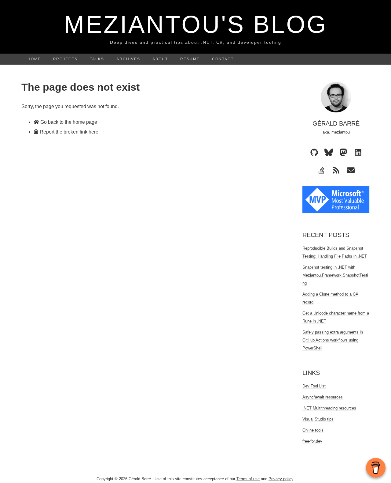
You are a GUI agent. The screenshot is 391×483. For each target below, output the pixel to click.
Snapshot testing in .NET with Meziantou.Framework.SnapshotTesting (335, 275)
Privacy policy (281, 479)
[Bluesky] (328, 152)
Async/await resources (322, 397)
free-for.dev (312, 441)
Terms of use (248, 479)
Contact (223, 59)
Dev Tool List (314, 386)
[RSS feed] (336, 170)
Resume (190, 59)
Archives (128, 59)
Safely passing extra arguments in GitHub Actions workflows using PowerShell (332, 340)
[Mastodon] (343, 152)
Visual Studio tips (318, 419)
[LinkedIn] (358, 152)
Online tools (312, 430)
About (160, 59)
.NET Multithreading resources (329, 408)
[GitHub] (314, 152)
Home (34, 59)
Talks (97, 59)
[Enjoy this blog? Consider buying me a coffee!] (376, 467)
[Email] (350, 170)
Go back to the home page (68, 122)
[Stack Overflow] (321, 170)
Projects (65, 59)
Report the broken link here (69, 131)
